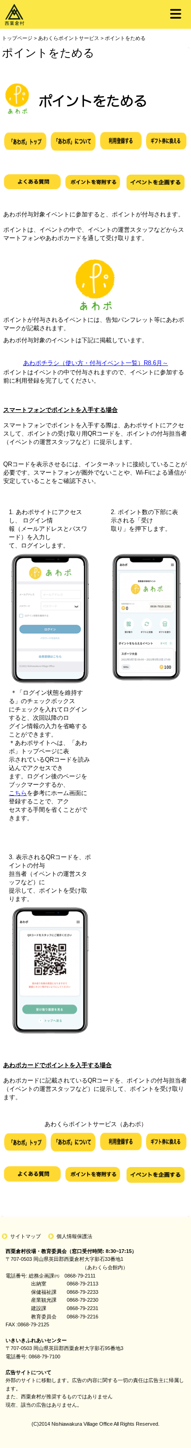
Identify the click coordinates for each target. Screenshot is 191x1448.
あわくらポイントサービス (68, 38)
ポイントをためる (125, 38)
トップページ (17, 38)
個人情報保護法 (74, 1236)
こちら (18, 792)
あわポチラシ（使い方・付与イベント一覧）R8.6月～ (95, 362)
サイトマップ (25, 1236)
